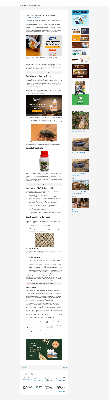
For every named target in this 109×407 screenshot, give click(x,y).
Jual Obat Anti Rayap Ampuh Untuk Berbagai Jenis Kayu (42, 72)
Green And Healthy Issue (32, 17)
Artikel (69, 2)
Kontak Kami (85, 2)
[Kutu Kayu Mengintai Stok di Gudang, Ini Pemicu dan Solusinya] (80, 165)
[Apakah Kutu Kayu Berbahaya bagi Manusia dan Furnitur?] (80, 144)
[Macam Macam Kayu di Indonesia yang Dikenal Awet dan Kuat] (80, 120)
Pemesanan (78, 2)
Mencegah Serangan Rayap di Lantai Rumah (60, 387)
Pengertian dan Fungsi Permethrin (50, 378)
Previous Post (24, 367)
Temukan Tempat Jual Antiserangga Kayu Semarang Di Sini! (43, 283)
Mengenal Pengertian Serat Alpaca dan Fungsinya (41, 184)
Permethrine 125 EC (60, 378)
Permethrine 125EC (37, 378)
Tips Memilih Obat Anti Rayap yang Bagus (27, 387)
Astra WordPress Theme (75, 401)
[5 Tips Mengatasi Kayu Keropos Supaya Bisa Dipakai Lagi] (80, 203)
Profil (73, 2)
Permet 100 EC (38, 386)
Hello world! (26, 377)
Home (65, 2)
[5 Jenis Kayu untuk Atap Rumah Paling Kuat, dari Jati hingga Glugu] (80, 185)
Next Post (65, 367)
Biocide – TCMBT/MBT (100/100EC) (48, 387)
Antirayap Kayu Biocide (49, 380)
